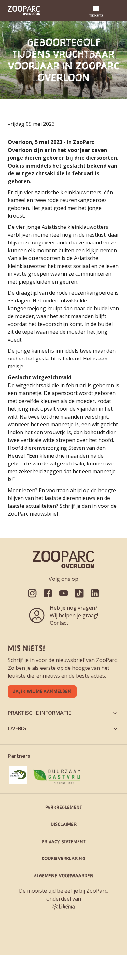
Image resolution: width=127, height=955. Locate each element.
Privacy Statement (64, 841)
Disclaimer (64, 824)
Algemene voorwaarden (63, 876)
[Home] (24, 10)
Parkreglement (63, 807)
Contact (59, 623)
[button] (116, 11)
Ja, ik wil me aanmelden (42, 691)
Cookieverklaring (63, 858)
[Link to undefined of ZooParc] (32, 593)
